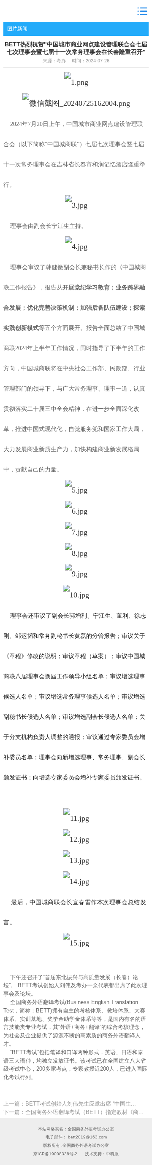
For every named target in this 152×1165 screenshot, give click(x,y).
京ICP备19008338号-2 (55, 1154)
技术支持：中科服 (102, 1154)
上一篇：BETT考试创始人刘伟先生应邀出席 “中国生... (69, 1104)
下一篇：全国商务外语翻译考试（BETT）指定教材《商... (73, 1112)
